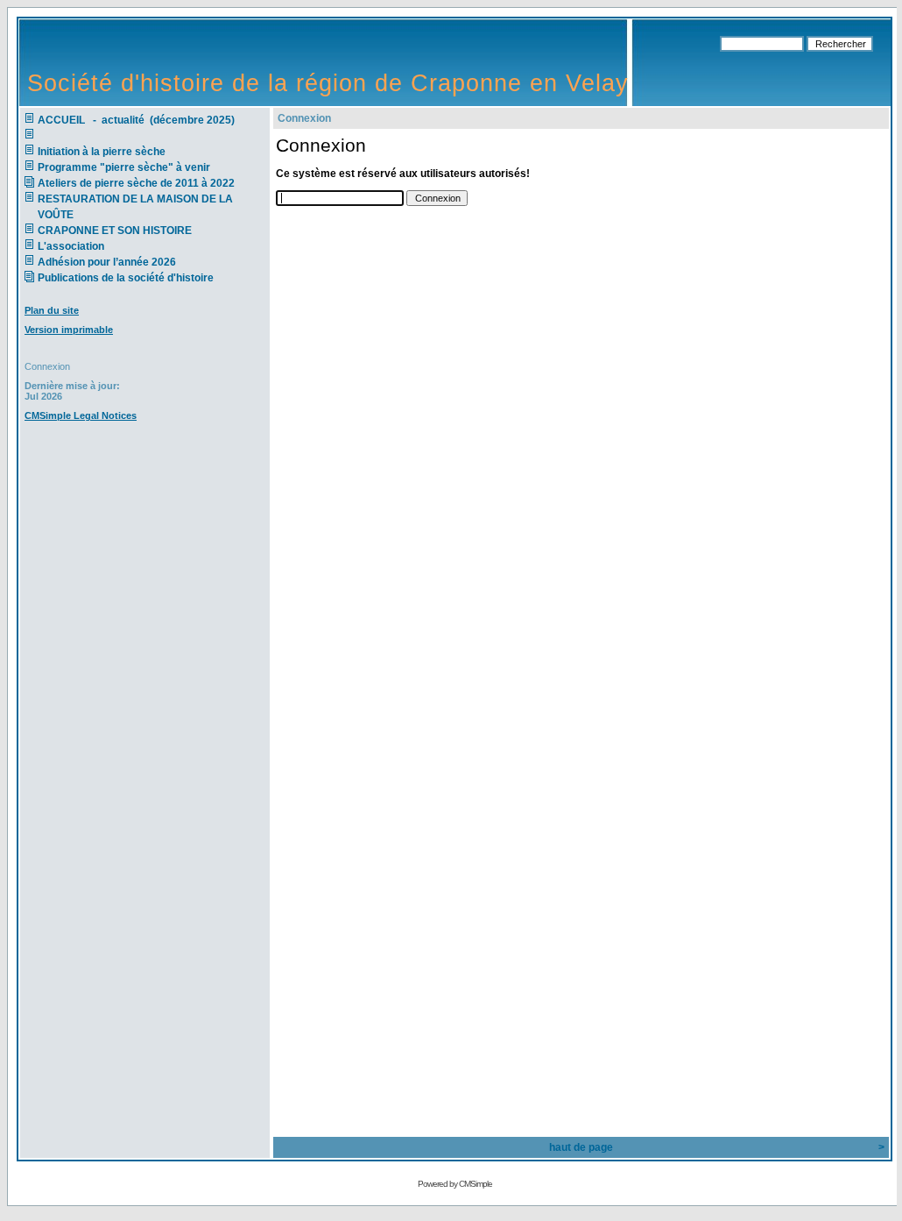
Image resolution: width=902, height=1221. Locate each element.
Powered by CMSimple (455, 1184)
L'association (71, 246)
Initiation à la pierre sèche (104, 152)
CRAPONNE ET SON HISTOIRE (115, 230)
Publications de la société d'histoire (126, 278)
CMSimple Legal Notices (81, 415)
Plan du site (52, 310)
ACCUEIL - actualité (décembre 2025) (137, 120)
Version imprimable (69, 329)
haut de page (581, 1147)
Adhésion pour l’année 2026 (107, 262)
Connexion (47, 366)
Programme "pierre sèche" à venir (124, 167)
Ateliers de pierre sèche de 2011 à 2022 (136, 183)
